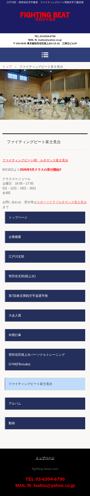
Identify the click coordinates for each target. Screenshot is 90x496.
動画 (12, 423)
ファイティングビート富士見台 (30, 384)
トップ (7, 66)
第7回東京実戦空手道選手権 (28, 296)
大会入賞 (15, 315)
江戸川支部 (16, 256)
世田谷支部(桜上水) (22, 276)
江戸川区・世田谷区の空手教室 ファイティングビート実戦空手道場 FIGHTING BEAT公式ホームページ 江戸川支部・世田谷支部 (45, 16)
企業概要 (15, 237)
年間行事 (15, 335)
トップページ (18, 217)
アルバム (15, 403)
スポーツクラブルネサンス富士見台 (62, 202)
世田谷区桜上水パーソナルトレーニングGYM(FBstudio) (37, 359)
